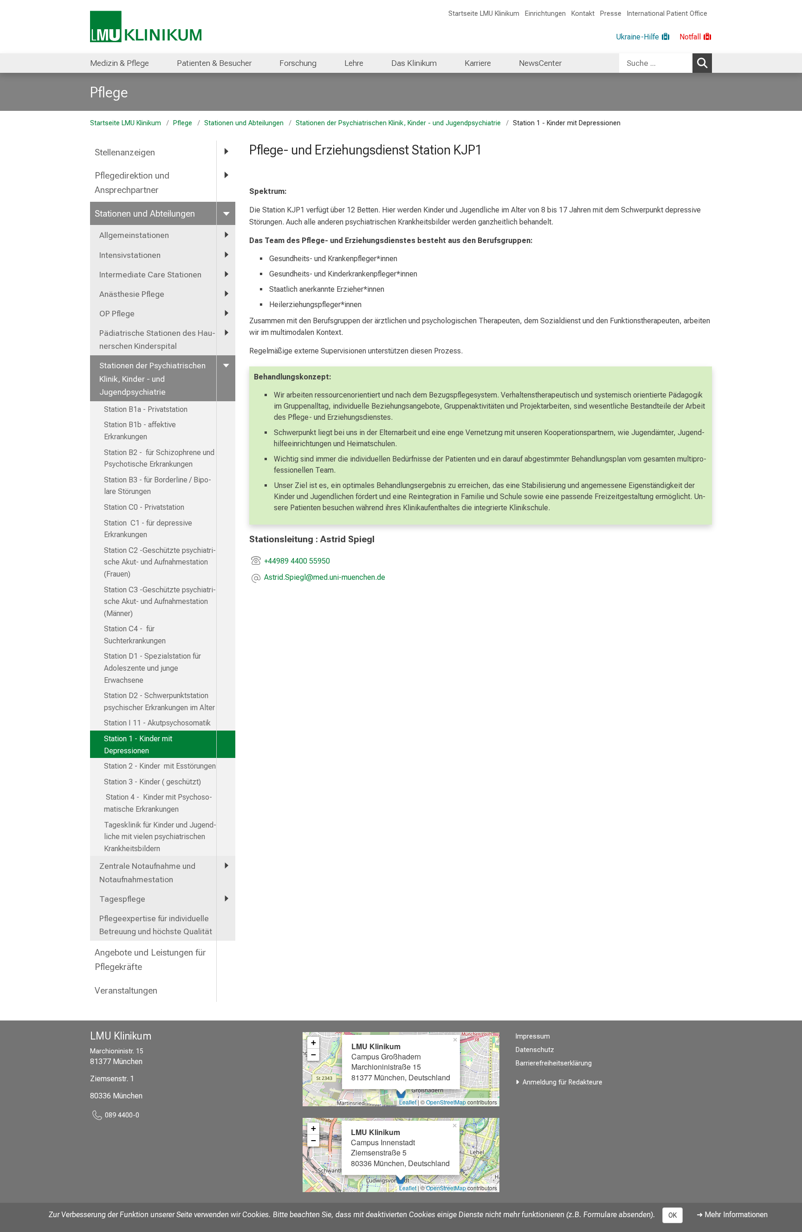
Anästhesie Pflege (131, 294)
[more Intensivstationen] (226, 255)
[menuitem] (119, 63)
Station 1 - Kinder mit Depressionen (138, 744)
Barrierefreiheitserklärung (554, 1063)
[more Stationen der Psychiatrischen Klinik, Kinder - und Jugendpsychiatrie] (226, 365)
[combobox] (665, 63)
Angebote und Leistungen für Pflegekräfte (150, 959)
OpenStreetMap (446, 1102)
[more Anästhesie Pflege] (226, 294)
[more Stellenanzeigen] (226, 152)
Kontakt (583, 14)
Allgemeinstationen (134, 235)
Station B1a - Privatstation (146, 409)
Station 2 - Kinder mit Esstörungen (160, 766)
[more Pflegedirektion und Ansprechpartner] (226, 175)
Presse (610, 14)
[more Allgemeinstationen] (226, 235)
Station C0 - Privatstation (144, 507)
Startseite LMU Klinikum (483, 14)
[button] (324, 578)
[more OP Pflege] (226, 313)
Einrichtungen (545, 14)
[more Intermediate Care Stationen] (226, 274)
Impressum (533, 1036)
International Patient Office (667, 14)
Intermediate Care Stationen (150, 274)
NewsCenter (540, 63)
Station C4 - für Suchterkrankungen (135, 634)
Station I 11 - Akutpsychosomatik (157, 723)
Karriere (478, 63)
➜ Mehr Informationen (732, 1214)
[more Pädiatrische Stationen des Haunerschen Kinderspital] (226, 333)
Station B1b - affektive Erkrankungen (140, 430)
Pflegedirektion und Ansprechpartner (132, 182)
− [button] (313, 1054)
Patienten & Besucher (214, 63)
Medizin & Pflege (119, 63)
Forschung (298, 63)
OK (672, 1215)
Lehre (353, 63)
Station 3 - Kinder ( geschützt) (152, 781)
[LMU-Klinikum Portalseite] (145, 26)
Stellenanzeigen (125, 152)
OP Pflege (117, 313)
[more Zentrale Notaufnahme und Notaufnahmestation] (226, 866)
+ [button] (313, 1042)
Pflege (109, 92)
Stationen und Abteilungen (244, 123)
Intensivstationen (130, 255)
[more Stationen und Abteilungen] (226, 213)
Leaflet (407, 1102)
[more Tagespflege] (226, 898)
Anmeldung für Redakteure (562, 1082)
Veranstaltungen (126, 990)
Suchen (702, 63)
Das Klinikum (414, 63)
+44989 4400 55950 (297, 561)
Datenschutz (535, 1050)
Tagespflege (122, 899)
